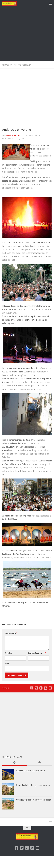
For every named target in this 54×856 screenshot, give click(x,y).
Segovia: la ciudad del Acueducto (30, 770)
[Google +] (41, 688)
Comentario (11, 633)
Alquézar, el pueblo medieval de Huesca (33, 799)
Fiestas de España (22, 65)
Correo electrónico (37, 653)
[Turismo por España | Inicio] (11, 3)
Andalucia (7, 65)
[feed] (45, 688)
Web (7, 663)
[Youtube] (50, 688)
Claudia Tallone (13, 135)
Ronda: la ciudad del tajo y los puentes (33, 785)
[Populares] (39, 763)
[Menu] (50, 3)
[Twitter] (36, 688)
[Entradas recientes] (14, 763)
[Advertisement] (27, 34)
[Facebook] (31, 688)
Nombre (9, 653)
